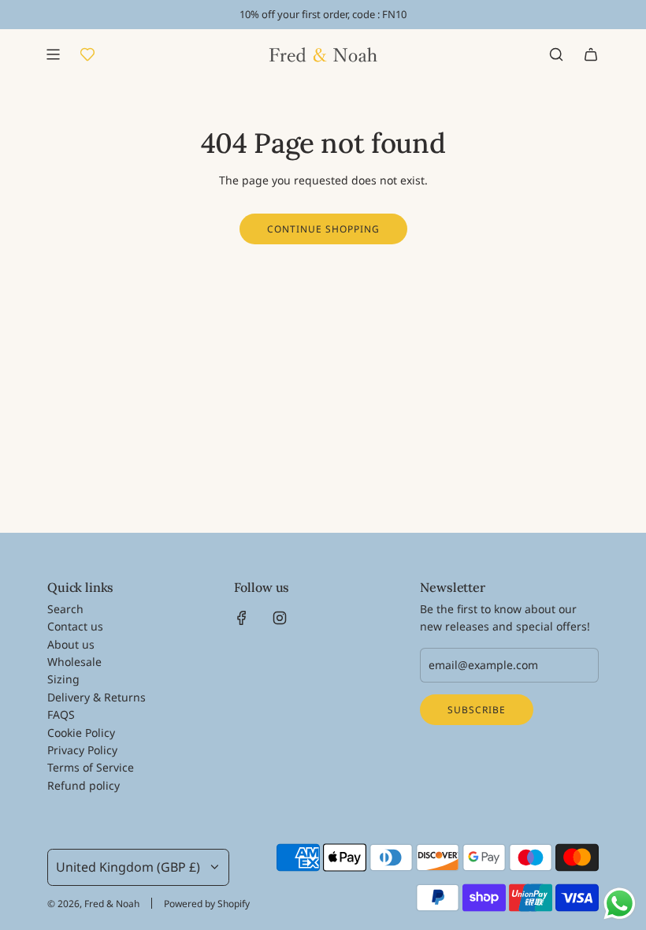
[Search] (556, 54)
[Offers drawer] (87, 54)
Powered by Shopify (207, 903)
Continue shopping (323, 229)
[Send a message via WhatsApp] (619, 903)
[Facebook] (242, 618)
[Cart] (591, 54)
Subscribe (476, 709)
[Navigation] (52, 54)
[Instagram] (279, 618)
